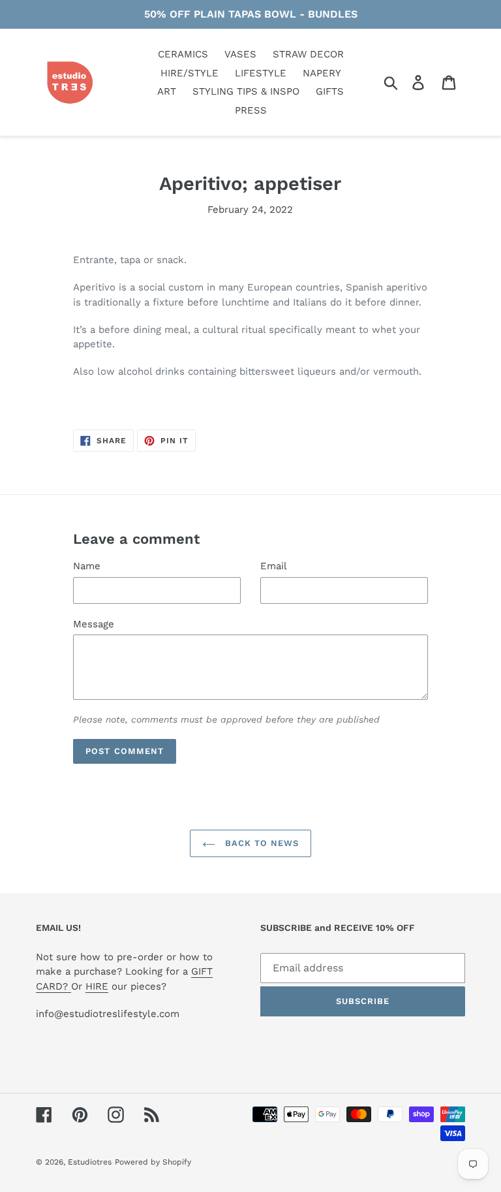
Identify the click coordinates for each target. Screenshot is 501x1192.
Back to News (260, 843)
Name (86, 566)
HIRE (96, 986)
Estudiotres (90, 1162)
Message (93, 624)
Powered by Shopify (153, 1162)
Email (273, 566)
